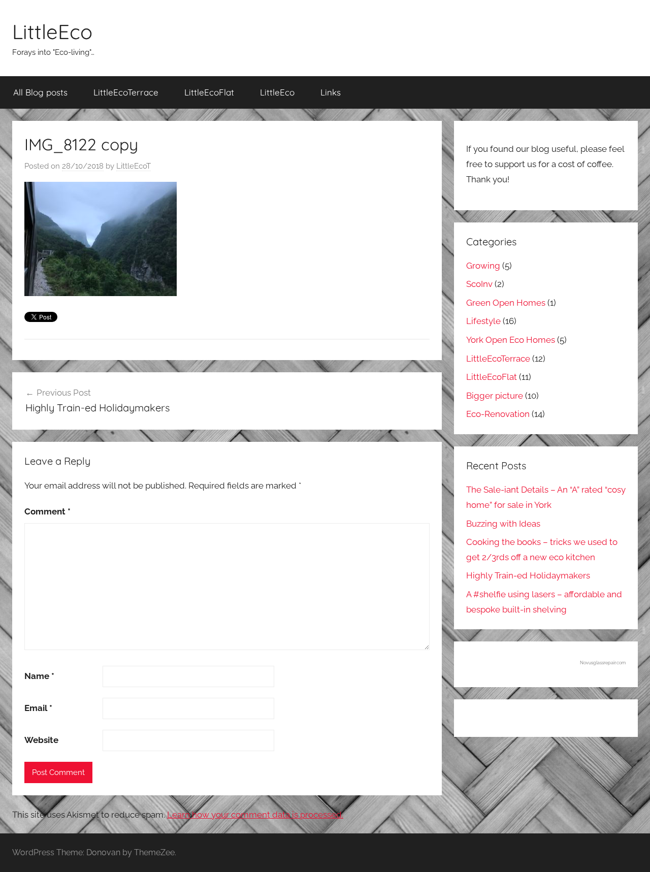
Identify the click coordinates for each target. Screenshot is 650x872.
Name (39, 676)
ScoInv (479, 284)
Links (330, 92)
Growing (483, 266)
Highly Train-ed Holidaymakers (528, 575)
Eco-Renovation (498, 414)
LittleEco (52, 31)
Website (41, 740)
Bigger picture (494, 396)
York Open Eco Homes (510, 340)
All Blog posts (40, 92)
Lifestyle (483, 321)
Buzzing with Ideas (503, 524)
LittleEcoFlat (209, 92)
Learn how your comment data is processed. (255, 815)
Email (38, 708)
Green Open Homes (505, 303)
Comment (47, 511)
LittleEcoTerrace (125, 92)
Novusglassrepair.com (603, 662)
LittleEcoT (133, 166)
